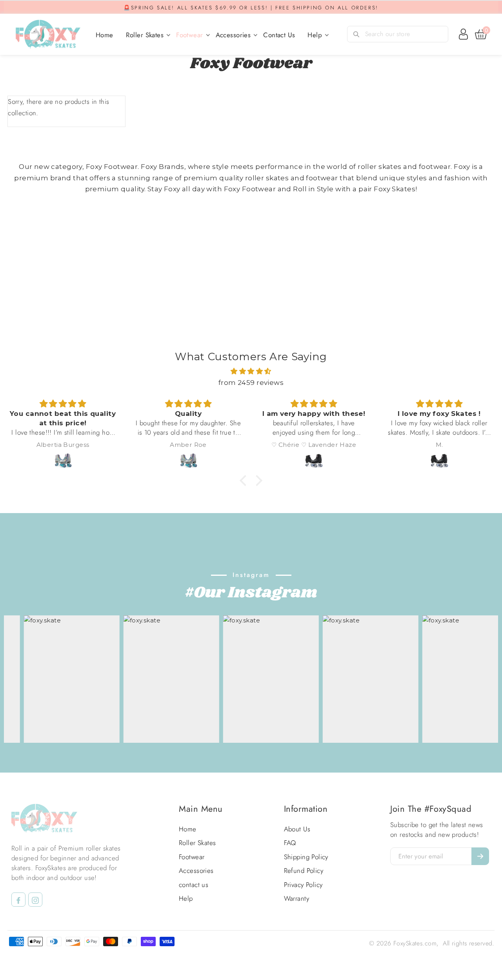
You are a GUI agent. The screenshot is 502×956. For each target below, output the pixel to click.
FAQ (290, 842)
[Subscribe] (480, 856)
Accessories (233, 35)
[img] (251, 371)
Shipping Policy (306, 857)
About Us (297, 829)
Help (314, 35)
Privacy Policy (303, 884)
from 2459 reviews (251, 382)
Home (104, 35)
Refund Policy (304, 870)
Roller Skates (145, 35)
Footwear (189, 35)
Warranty (296, 898)
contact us (279, 35)
